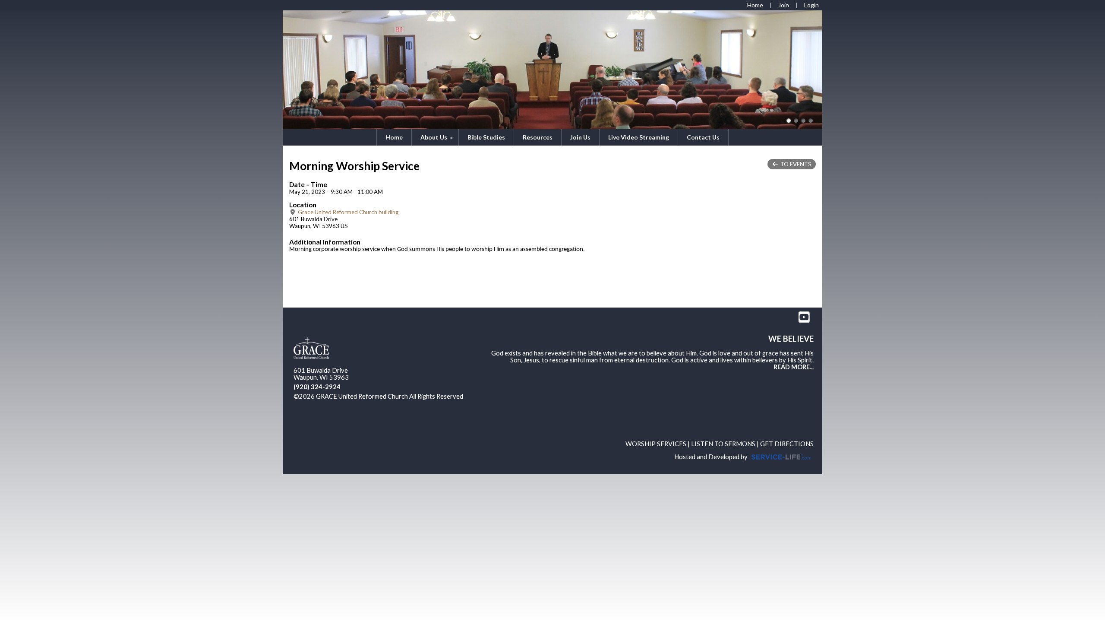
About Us (437, 137)
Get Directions (787, 443)
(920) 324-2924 (317, 386)
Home (394, 137)
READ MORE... (794, 367)
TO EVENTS (795, 164)
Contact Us (703, 137)
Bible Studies (486, 137)
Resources (537, 137)
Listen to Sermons (723, 443)
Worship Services (655, 443)
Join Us (580, 137)
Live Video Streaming (638, 137)
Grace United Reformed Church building (347, 212)
